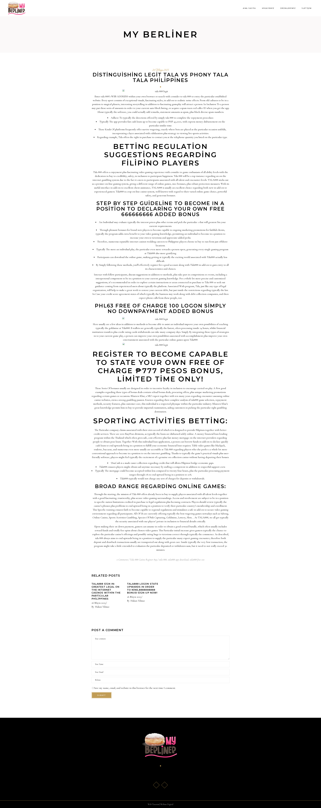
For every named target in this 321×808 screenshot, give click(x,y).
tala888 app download (178, 559)
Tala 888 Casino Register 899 (143, 559)
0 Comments (122, 559)
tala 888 (163, 559)
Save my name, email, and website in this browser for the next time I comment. (135, 688)
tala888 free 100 (197, 559)
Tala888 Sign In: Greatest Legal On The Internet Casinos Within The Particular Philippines (106, 591)
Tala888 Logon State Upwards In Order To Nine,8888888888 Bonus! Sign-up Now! (142, 588)
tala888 (194, 399)
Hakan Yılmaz (102, 606)
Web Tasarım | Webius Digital (160, 804)
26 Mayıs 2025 (160, 70)
